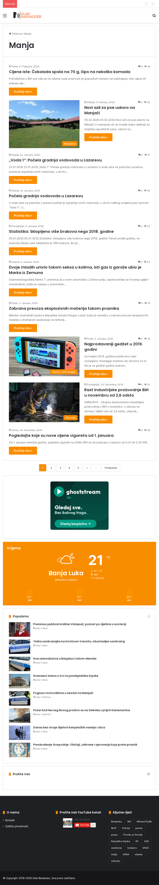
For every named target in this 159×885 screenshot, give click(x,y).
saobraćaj (116, 847)
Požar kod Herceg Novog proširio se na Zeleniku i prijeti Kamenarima (81, 710)
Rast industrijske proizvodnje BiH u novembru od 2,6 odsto (116, 392)
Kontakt (10, 820)
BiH (129, 821)
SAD (146, 841)
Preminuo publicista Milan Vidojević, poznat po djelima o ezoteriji (79, 624)
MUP (114, 828)
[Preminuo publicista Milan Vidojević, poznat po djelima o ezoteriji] (19, 629)
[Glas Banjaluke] (27, 15)
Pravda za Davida (133, 834)
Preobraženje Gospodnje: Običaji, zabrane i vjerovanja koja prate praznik (85, 745)
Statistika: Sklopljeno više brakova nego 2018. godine (61, 231)
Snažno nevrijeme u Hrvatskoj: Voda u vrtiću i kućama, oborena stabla (61, 3)
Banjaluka (116, 821)
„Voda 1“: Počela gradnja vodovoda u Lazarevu (55, 160)
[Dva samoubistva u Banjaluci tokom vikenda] (19, 664)
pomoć (139, 828)
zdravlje (115, 860)
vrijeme (139, 854)
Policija (126, 828)
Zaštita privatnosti (16, 826)
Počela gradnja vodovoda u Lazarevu (46, 196)
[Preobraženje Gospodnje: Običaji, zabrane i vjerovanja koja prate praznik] (19, 750)
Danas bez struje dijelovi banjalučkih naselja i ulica (69, 727)
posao (114, 834)
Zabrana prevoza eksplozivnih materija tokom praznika (64, 308)
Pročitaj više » (23, 91)
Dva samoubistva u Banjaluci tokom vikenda (64, 659)
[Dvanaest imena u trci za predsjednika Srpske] (19, 681)
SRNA (126, 854)
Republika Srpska (120, 841)
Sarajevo (132, 847)
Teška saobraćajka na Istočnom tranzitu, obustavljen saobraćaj (79, 641)
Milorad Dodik (144, 821)
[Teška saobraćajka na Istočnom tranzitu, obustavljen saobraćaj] (19, 646)
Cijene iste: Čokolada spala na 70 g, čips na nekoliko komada (69, 71)
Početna (16, 33)
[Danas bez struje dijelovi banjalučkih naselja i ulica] (19, 732)
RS (137, 841)
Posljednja (111, 467)
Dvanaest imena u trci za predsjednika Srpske (65, 676)
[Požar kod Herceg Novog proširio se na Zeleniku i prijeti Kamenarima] (19, 715)
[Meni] (5, 17)
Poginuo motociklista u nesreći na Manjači (63, 693)
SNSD (145, 847)
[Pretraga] (154, 17)
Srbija (114, 854)
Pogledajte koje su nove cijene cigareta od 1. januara (61, 435)
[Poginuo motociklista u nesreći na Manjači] (19, 698)
